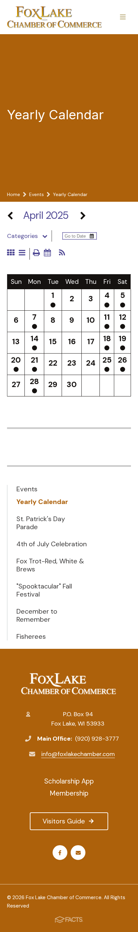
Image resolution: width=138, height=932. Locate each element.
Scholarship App (69, 781)
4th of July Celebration (51, 544)
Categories (22, 236)
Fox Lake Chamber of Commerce (69, 684)
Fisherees (31, 636)
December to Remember (36, 615)
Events (27, 489)
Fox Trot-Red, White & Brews (50, 565)
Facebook (60, 852)
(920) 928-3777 (97, 739)
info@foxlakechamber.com (78, 754)
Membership (69, 793)
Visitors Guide (64, 821)
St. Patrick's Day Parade (40, 523)
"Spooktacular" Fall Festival (44, 590)
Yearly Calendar (42, 502)
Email (78, 852)
